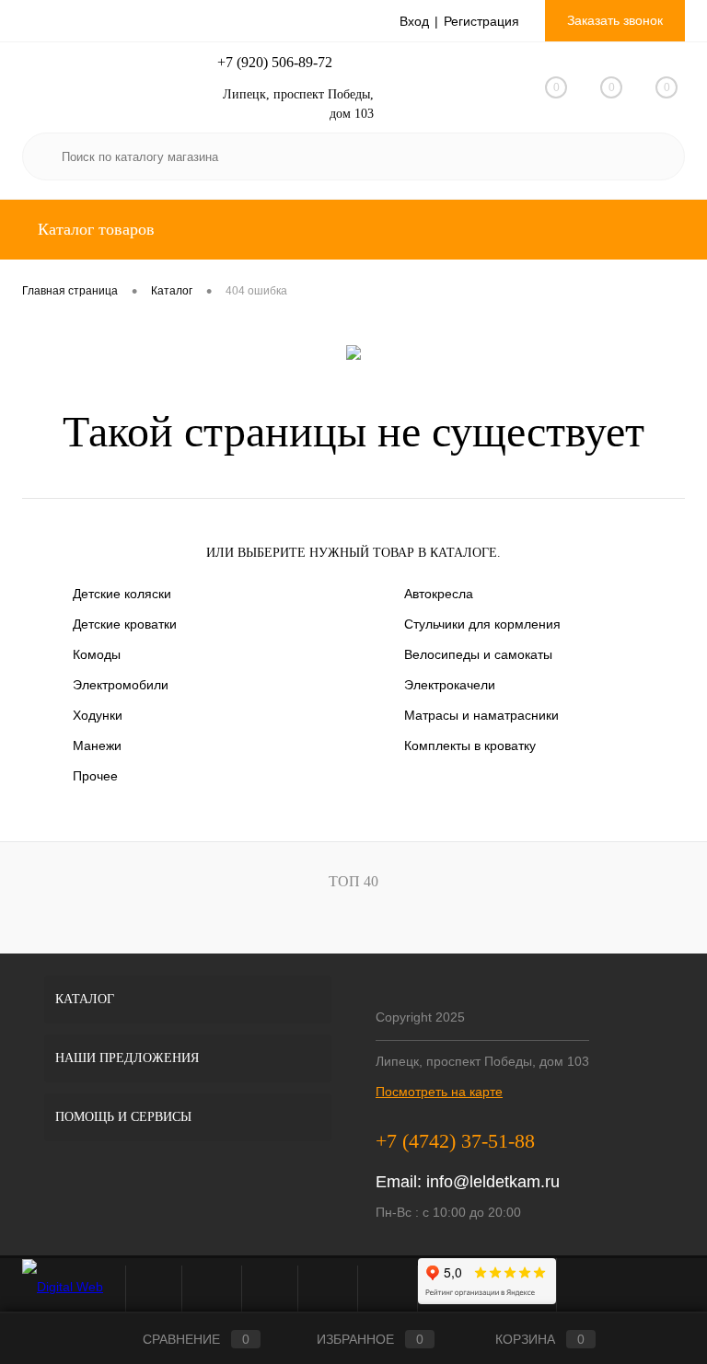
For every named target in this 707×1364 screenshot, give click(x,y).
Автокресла (438, 593)
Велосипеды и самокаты (478, 654)
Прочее (95, 776)
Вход (414, 21)
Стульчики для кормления (482, 624)
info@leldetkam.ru (493, 1182)
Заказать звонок (615, 20)
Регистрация (481, 21)
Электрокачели (449, 684)
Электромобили (120, 684)
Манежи (97, 745)
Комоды (97, 654)
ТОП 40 (353, 881)
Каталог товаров (94, 229)
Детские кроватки (125, 624)
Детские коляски (122, 593)
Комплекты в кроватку (470, 745)
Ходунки (97, 715)
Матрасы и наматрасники (481, 715)
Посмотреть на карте (439, 1091)
